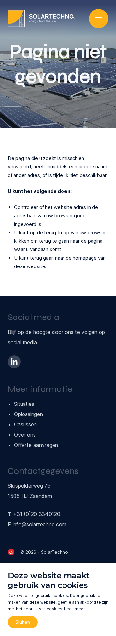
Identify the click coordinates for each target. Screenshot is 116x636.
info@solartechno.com (39, 524)
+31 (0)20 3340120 (36, 514)
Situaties (24, 404)
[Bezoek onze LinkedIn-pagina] (14, 361)
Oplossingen (28, 414)
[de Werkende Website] (11, 552)
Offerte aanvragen (36, 445)
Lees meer (74, 608)
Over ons (25, 434)
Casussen (25, 424)
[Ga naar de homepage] (40, 18)
